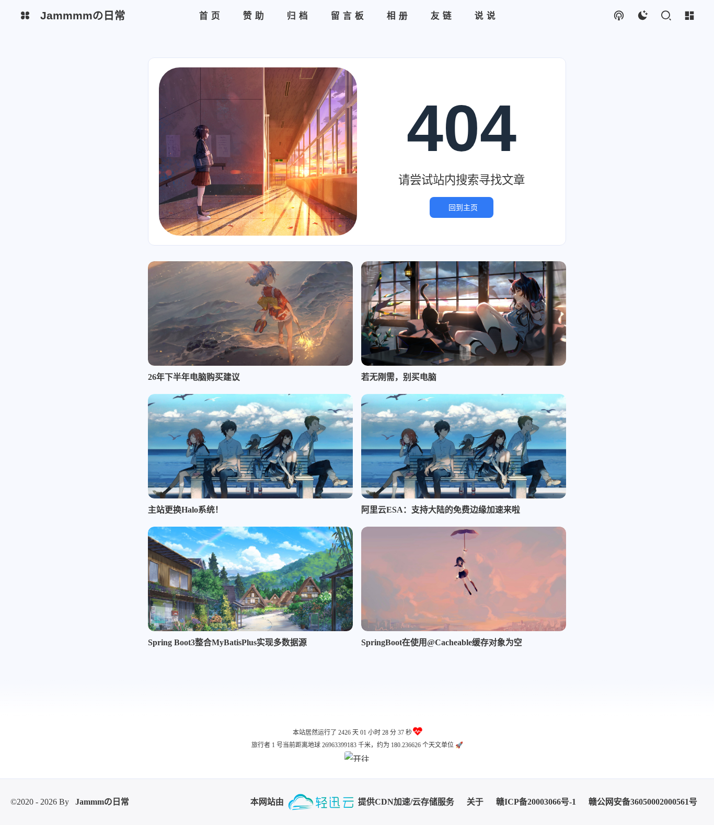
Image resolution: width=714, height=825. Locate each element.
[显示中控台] (689, 16)
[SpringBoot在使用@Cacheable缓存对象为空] (463, 579)
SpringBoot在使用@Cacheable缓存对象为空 (441, 642)
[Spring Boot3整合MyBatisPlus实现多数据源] (250, 579)
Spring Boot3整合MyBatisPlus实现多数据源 (227, 642)
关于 (475, 801)
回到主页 (463, 207)
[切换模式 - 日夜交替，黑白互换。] (642, 16)
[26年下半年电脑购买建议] (250, 313)
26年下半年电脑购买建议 (194, 377)
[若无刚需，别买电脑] (463, 313)
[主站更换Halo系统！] (250, 446)
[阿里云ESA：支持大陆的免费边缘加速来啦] (463, 446)
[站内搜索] (666, 16)
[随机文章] (618, 16)
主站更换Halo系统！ (185, 509)
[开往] (357, 756)
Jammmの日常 (102, 801)
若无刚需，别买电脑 (398, 377)
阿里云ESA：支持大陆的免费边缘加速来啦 (440, 509)
